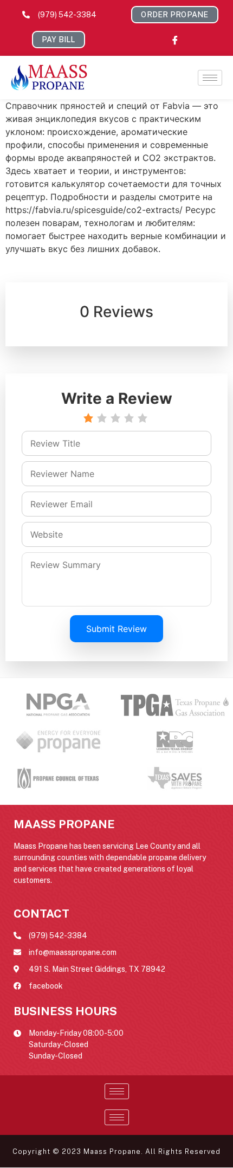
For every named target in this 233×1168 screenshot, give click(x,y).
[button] (174, 14)
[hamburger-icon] (210, 78)
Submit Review (116, 628)
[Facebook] (175, 39)
